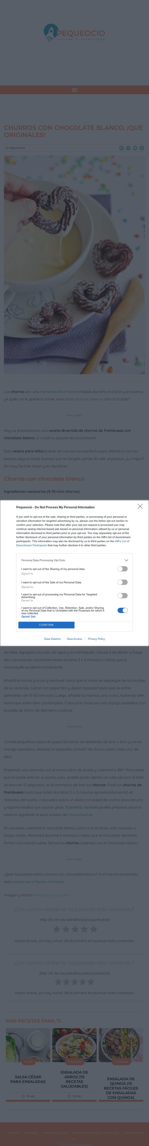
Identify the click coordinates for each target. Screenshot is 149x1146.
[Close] (141, 507)
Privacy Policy (96, 638)
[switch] (123, 568)
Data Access (74, 638)
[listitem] (74, 560)
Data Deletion (52, 638)
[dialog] (74, 573)
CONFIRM (46, 624)
